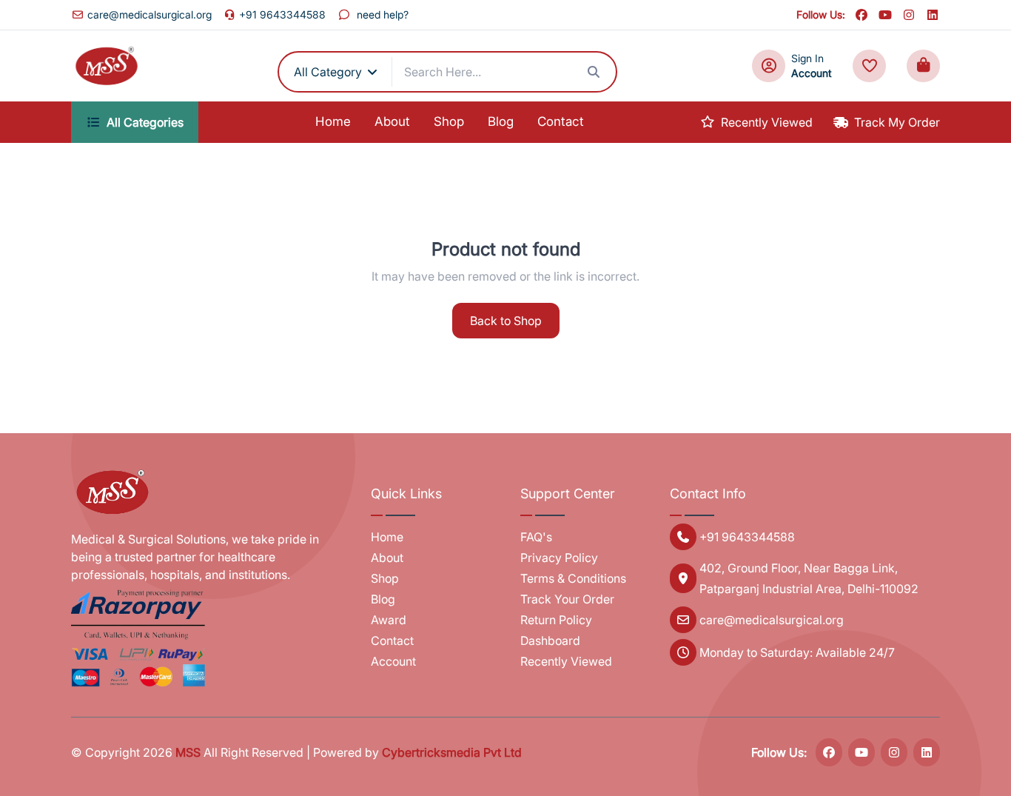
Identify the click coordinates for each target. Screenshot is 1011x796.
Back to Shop (506, 320)
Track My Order (897, 122)
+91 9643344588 (282, 14)
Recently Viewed (767, 122)
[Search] (593, 72)
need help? (383, 14)
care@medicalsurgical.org (149, 14)
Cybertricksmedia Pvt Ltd (452, 752)
